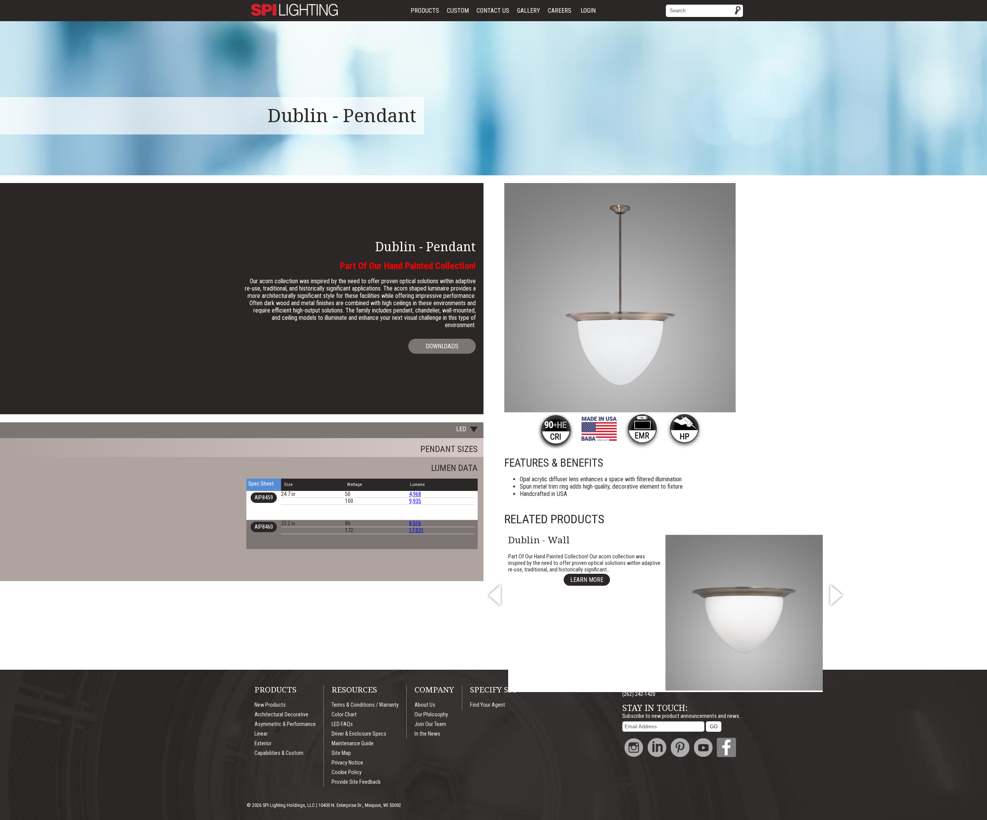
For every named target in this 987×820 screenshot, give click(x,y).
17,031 (416, 530)
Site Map (341, 753)
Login (588, 10)
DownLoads (442, 346)
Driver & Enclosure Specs (359, 734)
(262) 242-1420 (638, 694)
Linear (261, 734)
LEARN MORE (586, 579)
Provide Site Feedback (356, 782)
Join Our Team (430, 724)
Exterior (262, 743)
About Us (424, 705)
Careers (559, 10)
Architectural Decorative (281, 714)
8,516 (415, 523)
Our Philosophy (431, 714)
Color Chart (344, 714)
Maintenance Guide (353, 743)
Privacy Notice (347, 763)
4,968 (415, 494)
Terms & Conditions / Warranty (365, 705)
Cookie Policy (347, 772)
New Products (270, 705)
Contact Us (493, 10)
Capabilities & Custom (278, 753)
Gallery (528, 10)
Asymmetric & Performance (285, 724)
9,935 (415, 501)
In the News (427, 734)
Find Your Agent (487, 705)
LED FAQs (342, 724)
